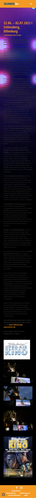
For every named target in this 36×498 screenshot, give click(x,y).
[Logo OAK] (17, 359)
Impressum (16, 491)
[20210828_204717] (18, 407)
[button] (3, 494)
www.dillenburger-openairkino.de (13, 326)
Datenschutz (11, 493)
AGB (26, 495)
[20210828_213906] (18, 430)
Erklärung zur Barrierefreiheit (19, 494)
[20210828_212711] (18, 383)
